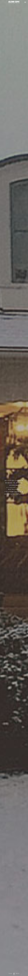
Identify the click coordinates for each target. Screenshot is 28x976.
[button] (25, 2)
